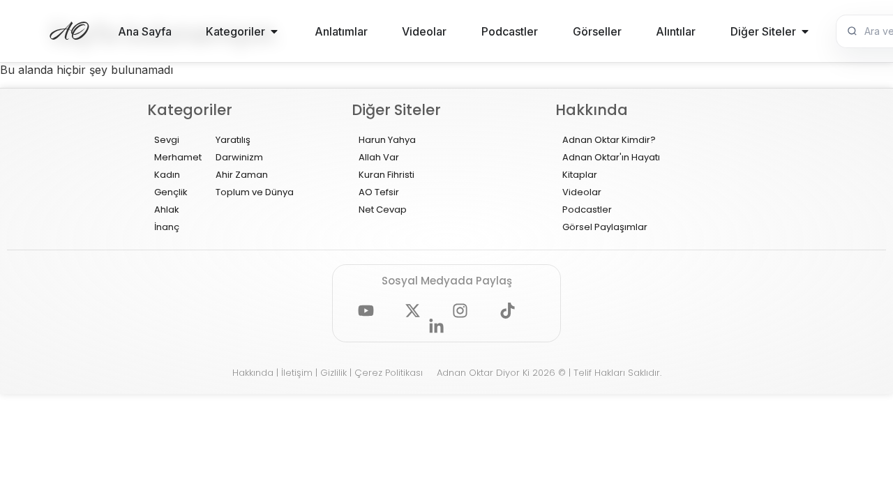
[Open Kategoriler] (274, 31)
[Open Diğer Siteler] (805, 31)
